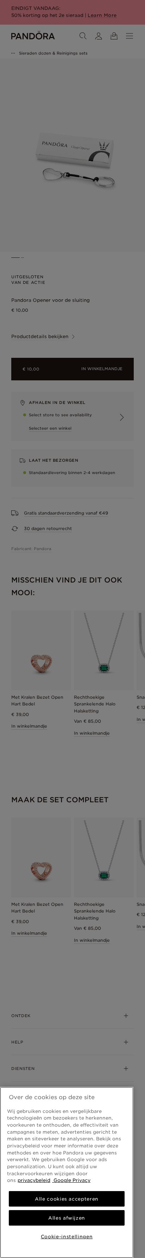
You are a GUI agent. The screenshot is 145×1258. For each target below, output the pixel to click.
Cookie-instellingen (67, 1236)
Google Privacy (71, 1180)
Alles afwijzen (66, 1218)
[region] (66, 1172)
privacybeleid (34, 1180)
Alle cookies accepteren (67, 1199)
